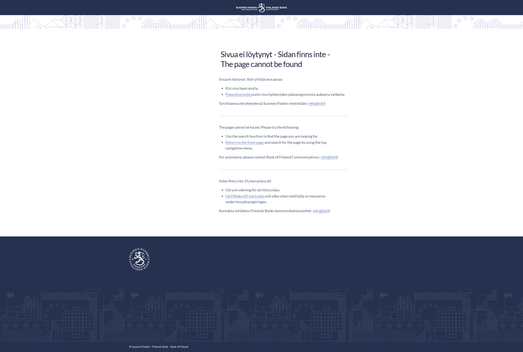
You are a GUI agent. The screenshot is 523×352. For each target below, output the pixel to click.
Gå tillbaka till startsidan (245, 196)
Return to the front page (245, 142)
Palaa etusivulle (238, 94)
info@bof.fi (317, 103)
